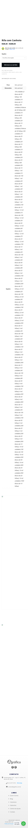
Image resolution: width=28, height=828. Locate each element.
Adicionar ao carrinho (10, 65)
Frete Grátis (12, 72)
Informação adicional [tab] (9, 78)
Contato (12, 812)
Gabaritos (13, 805)
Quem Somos (14, 795)
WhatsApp (19, 783)
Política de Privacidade (10, 823)
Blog (11, 799)
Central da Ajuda (15, 808)
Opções (4, 54)
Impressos (13, 802)
